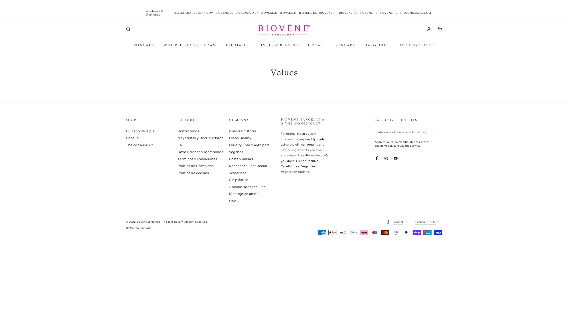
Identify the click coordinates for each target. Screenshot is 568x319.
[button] (128, 29)
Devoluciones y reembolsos (200, 152)
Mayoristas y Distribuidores (200, 138)
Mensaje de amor (243, 194)
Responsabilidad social (248, 166)
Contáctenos (188, 131)
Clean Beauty (240, 138)
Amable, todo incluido (247, 187)
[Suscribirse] (439, 132)
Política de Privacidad (196, 166)
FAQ (181, 145)
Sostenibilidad (241, 159)
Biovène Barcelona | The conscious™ (160, 221)
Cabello (132, 138)
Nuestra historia (242, 131)
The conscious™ (140, 145)
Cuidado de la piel (141, 131)
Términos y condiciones (197, 159)
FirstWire (146, 228)
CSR (232, 201)
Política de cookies (193, 173)
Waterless (237, 173)
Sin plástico (238, 180)
